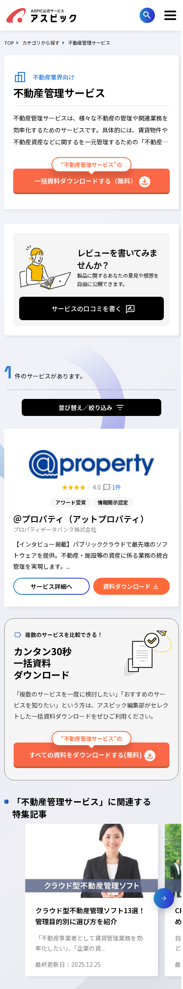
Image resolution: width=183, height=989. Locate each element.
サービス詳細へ (51, 586)
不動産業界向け (53, 77)
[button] (19, 898)
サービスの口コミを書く (86, 308)
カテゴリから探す (41, 43)
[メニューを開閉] (170, 15)
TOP (9, 43)
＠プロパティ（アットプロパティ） (81, 519)
